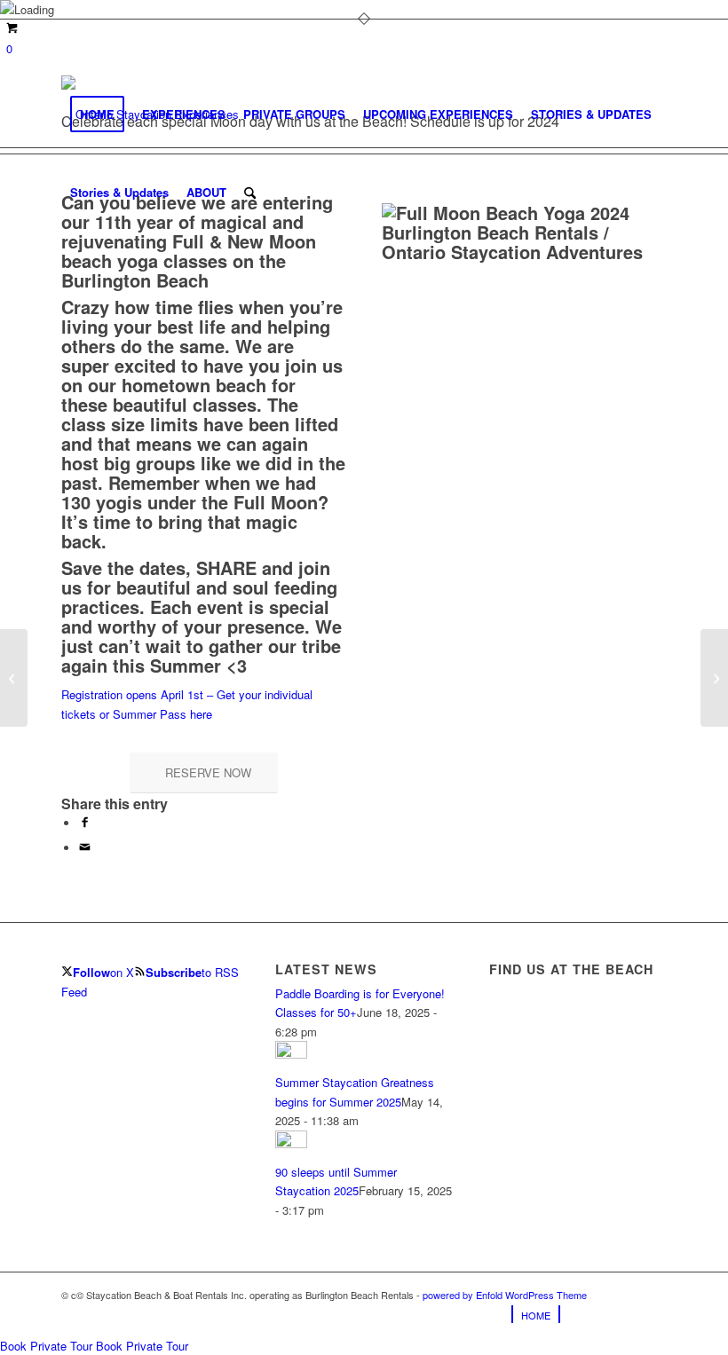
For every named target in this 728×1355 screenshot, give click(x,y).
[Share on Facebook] (85, 823)
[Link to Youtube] (653, 1314)
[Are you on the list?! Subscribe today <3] (14, 678)
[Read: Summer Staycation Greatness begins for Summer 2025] (291, 1053)
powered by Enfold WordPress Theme (505, 1295)
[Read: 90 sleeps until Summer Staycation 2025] (291, 1143)
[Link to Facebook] (600, 1314)
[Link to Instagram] (626, 1314)
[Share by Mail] (85, 847)
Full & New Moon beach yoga (188, 250)
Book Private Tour (46, 1345)
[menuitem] (97, 114)
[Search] (250, 193)
